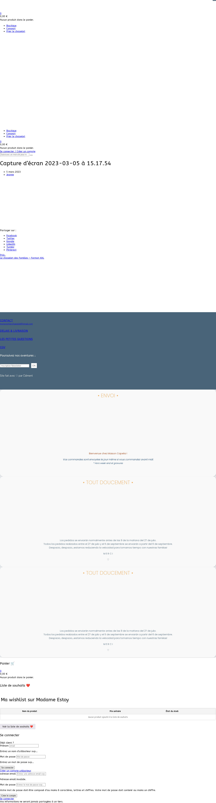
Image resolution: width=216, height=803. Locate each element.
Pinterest (11, 249)
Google (10, 241)
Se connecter (7, 767)
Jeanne (10, 174)
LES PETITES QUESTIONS (16, 339)
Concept (10, 28)
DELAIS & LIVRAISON (14, 331)
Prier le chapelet (15, 31)
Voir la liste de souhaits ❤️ (17, 726)
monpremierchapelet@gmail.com (16, 323)
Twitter (10, 238)
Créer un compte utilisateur (15, 770)
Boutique (11, 25)
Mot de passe (7, 756)
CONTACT (6, 320)
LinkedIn (10, 244)
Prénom (4, 745)
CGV (2, 347)
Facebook (11, 235)
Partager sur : (8, 230)
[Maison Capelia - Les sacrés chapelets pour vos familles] (23, 10)
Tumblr (10, 247)
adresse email (8, 773)
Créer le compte (8, 795)
